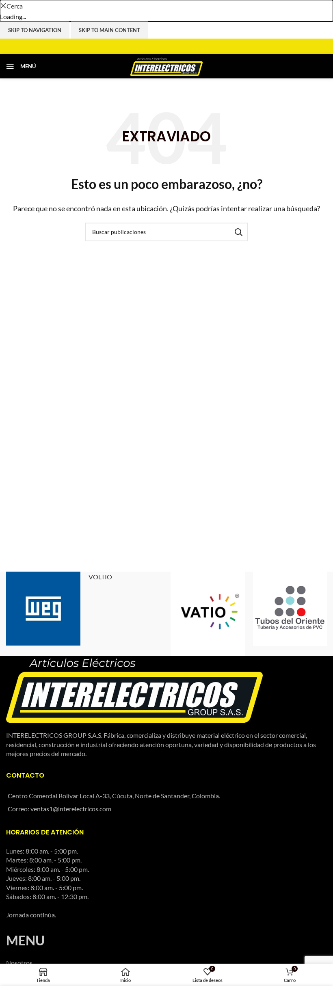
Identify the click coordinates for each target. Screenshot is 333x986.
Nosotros (19, 962)
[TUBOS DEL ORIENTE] (290, 609)
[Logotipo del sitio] (166, 65)
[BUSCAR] (238, 232)
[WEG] (43, 609)
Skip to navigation (34, 30)
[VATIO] (207, 614)
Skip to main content (109, 30)
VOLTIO (100, 577)
